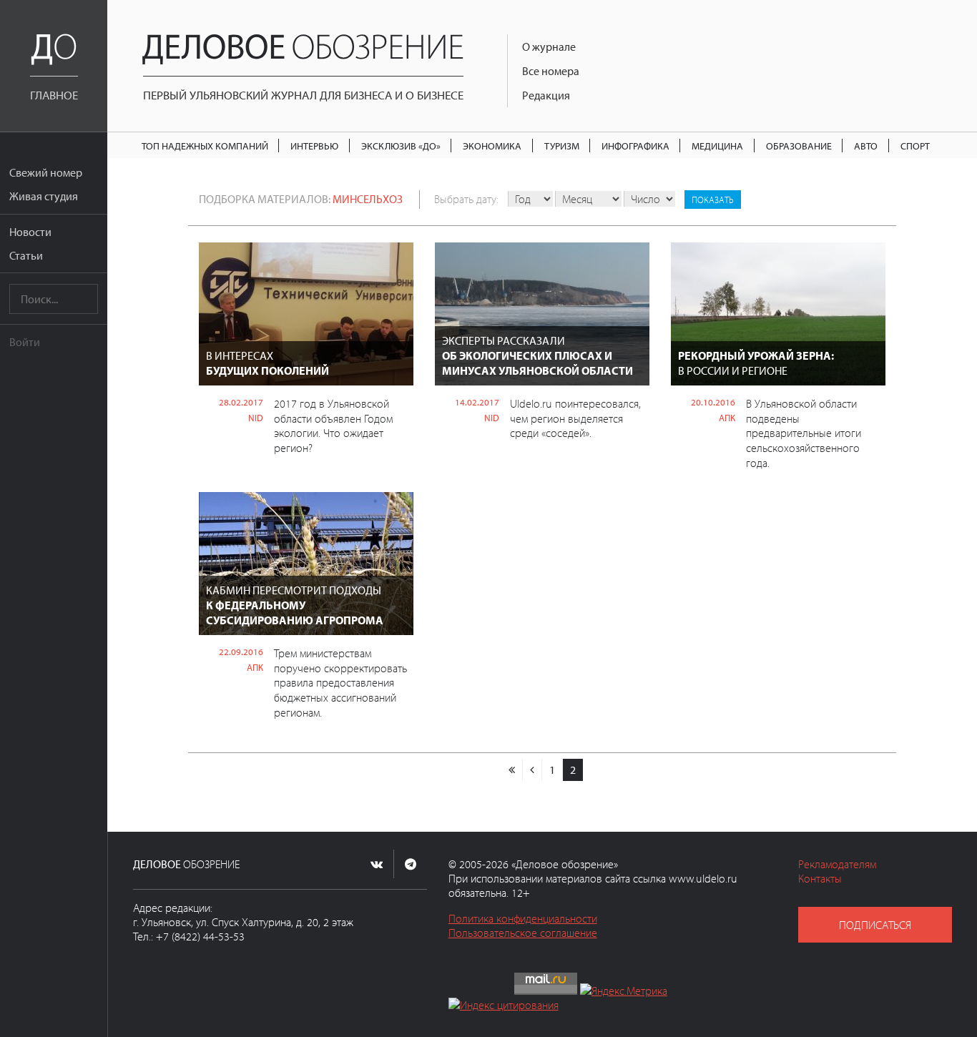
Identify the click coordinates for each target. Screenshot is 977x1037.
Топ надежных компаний (205, 145)
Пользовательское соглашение (522, 932)
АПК (727, 417)
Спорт (915, 145)
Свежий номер (45, 172)
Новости (30, 232)
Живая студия (43, 196)
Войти (24, 342)
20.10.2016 (713, 402)
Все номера (550, 71)
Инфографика (635, 145)
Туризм (561, 145)
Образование (799, 145)
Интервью (314, 145)
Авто (866, 145)
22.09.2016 (241, 651)
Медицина (717, 145)
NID (255, 417)
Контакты (820, 878)
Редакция (546, 95)
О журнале (549, 46)
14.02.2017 (477, 402)
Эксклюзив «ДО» (401, 145)
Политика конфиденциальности (522, 918)
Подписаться (875, 925)
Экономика (492, 145)
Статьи (26, 255)
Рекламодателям (837, 864)
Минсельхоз (368, 199)
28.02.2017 (241, 402)
